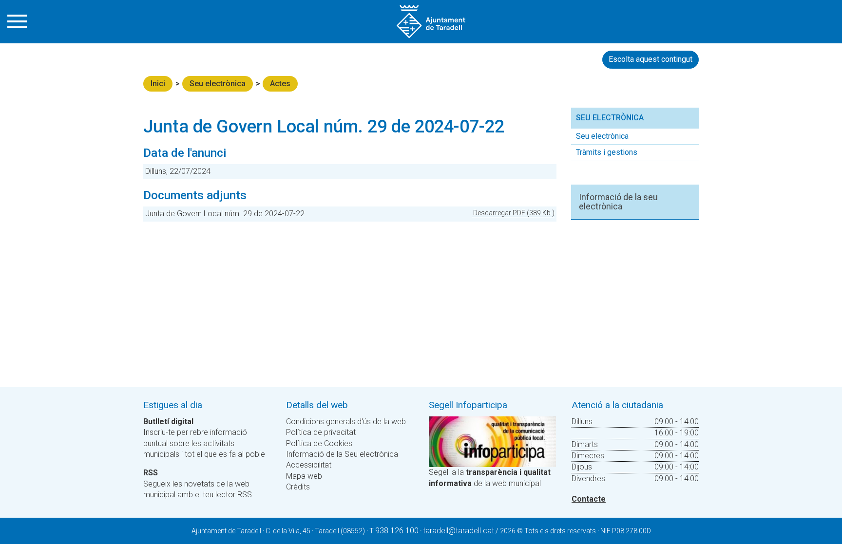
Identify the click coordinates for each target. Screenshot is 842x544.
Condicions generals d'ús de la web (346, 421)
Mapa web (304, 476)
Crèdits (298, 486)
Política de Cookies (319, 443)
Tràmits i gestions (606, 152)
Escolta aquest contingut (650, 59)
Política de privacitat (321, 432)
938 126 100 (397, 530)
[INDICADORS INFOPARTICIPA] (492, 441)
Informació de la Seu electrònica (342, 454)
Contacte (589, 499)
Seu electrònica (218, 83)
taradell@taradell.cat (458, 530)
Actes (280, 83)
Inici (158, 83)
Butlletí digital (168, 421)
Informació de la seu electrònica (618, 202)
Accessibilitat (308, 464)
